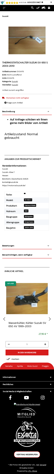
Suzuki (15, 81)
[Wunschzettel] (38, 8)
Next (49, 318)
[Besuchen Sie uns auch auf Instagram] (43, 398)
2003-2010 (29, 227)
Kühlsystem (29, 216)
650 (26, 211)
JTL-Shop (32, 470)
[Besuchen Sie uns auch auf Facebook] (10, 398)
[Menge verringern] (9, 344)
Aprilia (20, 366)
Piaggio (45, 366)
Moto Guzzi (32, 366)
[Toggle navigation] (4, 8)
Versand (43, 464)
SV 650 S (28, 200)
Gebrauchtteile (30, 205)
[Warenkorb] (49, 8)
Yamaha (8, 366)
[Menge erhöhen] (45, 344)
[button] (32, 8)
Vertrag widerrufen (27, 454)
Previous (4, 318)
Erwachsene (29, 222)
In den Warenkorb (27, 352)
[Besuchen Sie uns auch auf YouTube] (26, 398)
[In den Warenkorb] (4, 25)
